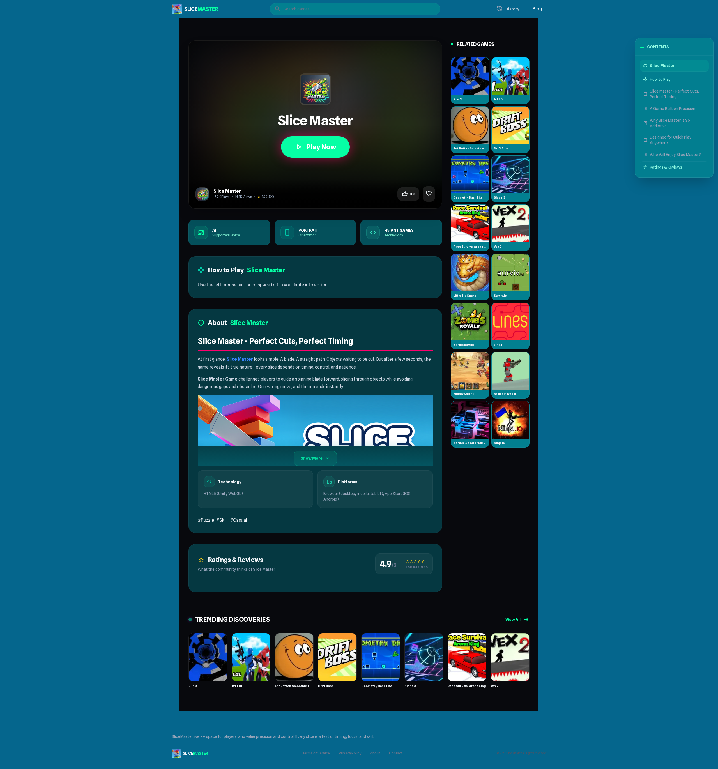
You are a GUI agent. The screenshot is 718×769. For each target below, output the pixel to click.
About (375, 753)
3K (408, 194)
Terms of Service (316, 753)
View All (517, 619)
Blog (537, 8)
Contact (395, 753)
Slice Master (240, 359)
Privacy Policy (350, 753)
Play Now (315, 147)
